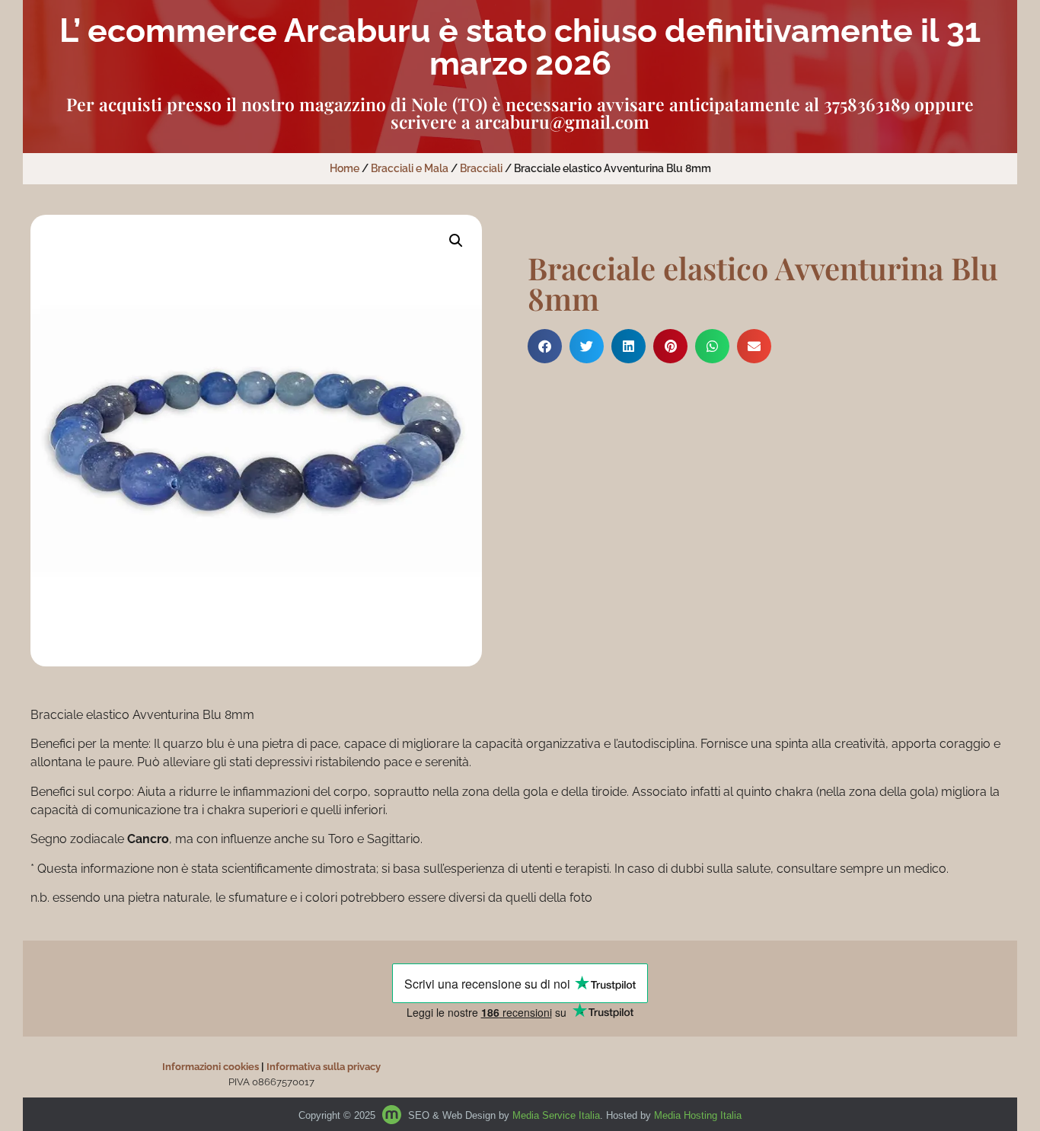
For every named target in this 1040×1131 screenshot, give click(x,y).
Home (344, 168)
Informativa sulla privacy (323, 1066)
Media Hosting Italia (698, 1115)
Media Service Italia (556, 1115)
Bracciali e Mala (409, 168)
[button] (456, 240)
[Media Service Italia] (393, 1115)
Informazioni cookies (210, 1066)
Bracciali (481, 168)
